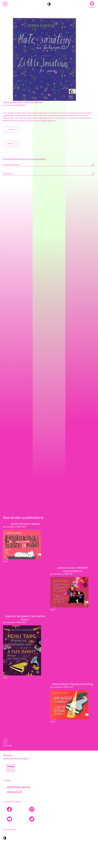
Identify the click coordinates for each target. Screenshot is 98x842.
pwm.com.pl (14, 791)
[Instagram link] (40, 809)
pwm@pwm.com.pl (18, 787)
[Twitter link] (40, 819)
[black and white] (49, 4)
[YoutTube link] (18, 819)
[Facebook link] (18, 809)
